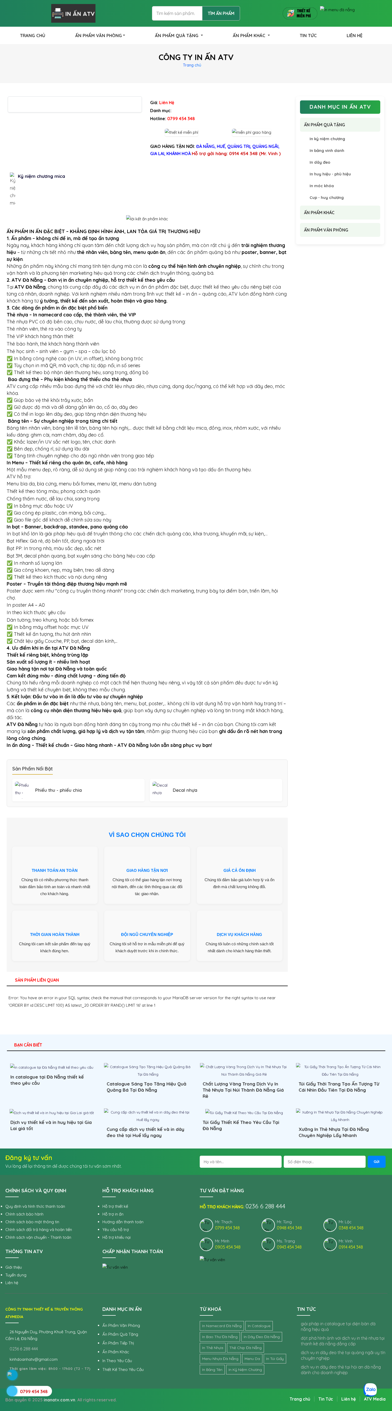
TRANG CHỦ (32, 35)
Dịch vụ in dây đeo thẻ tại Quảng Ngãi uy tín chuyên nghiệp (343, 1355)
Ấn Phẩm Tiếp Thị (118, 1343)
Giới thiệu (13, 1267)
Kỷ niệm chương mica (41, 176)
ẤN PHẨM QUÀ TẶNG (177, 35)
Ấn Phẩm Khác (115, 1351)
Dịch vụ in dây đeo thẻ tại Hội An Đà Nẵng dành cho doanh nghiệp (341, 1369)
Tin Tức (325, 1399)
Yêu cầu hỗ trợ (115, 1229)
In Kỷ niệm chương (245, 1369)
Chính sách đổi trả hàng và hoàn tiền (38, 1229)
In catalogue (259, 1325)
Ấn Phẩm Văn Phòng (121, 1325)
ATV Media (375, 1399)
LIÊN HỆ (354, 35)
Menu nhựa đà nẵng (220, 1358)
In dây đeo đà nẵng (262, 1336)
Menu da (252, 1358)
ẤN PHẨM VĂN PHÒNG (98, 35)
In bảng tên (212, 1369)
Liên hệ (11, 1282)
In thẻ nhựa (212, 1347)
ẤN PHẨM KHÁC (250, 35)
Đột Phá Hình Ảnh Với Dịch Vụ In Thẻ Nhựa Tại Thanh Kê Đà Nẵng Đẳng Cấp (343, 1340)
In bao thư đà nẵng (220, 1336)
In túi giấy (275, 1358)
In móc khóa (322, 185)
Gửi (376, 1161)
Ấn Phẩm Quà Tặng (120, 1334)
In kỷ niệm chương (327, 138)
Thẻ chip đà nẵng (245, 1347)
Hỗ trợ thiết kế (115, 1206)
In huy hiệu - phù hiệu (330, 174)
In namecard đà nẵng (222, 1325)
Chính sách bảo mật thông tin (32, 1221)
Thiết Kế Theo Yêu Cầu (123, 1369)
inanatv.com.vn (59, 1399)
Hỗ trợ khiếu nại (116, 1237)
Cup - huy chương (327, 197)
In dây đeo (320, 162)
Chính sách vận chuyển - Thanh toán (38, 1237)
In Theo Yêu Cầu (117, 1360)
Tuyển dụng (15, 1274)
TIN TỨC (308, 35)
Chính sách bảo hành (24, 1214)
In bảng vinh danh (327, 150)
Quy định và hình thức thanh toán (35, 1206)
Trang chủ (192, 65)
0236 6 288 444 (23, 1348)
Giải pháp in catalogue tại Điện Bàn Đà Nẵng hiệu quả (338, 1326)
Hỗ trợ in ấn (112, 1214)
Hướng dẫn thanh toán (122, 1221)
